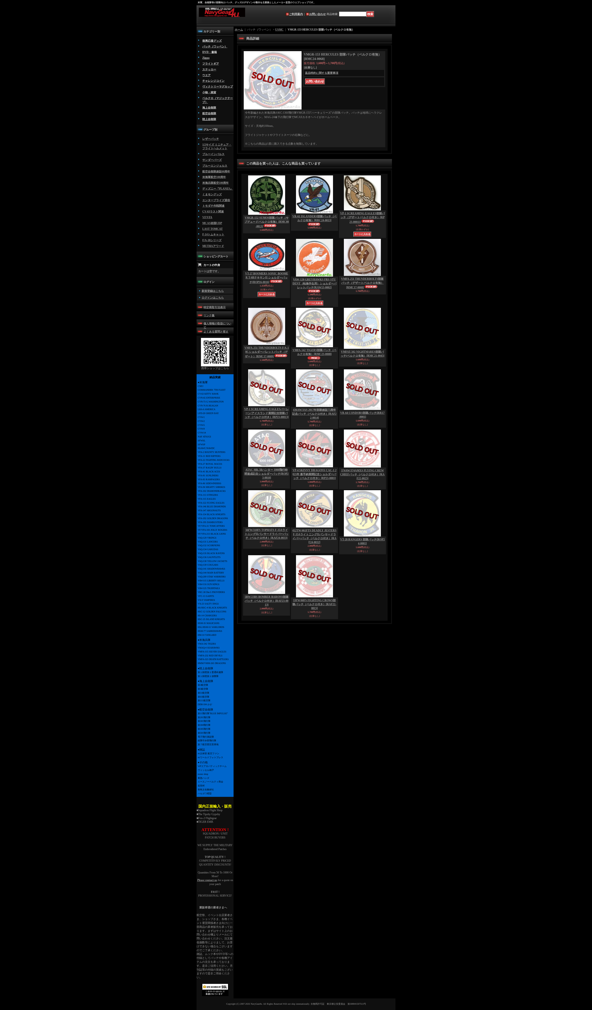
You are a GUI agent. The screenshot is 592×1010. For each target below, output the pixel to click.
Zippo (206, 57)
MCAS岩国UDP (212, 223)
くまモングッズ (212, 194)
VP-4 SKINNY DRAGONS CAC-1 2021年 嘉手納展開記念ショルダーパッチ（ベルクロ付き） (314, 474)
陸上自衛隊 (209, 119)
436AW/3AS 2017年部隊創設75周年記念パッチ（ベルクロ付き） (314, 413)
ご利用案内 (296, 14)
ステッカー (209, 69)
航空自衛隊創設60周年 (216, 171)
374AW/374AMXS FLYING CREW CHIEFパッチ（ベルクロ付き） (362, 474)
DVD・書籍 (209, 52)
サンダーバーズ (212, 160)
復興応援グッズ (212, 40)
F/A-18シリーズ (212, 240)
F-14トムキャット (213, 234)
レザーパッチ (210, 138)
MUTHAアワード (213, 246)
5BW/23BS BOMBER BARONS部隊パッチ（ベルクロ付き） (267, 600)
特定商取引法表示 (215, 307)
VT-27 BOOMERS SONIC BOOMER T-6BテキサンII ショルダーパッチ (266, 278)
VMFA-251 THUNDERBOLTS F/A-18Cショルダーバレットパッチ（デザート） (266, 352)
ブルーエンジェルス (214, 165)
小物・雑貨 (209, 92)
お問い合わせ (317, 14)
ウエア (206, 75)
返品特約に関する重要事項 (321, 73)
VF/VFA (207, 217)
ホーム (239, 29)
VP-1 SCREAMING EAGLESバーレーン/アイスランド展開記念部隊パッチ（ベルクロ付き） (266, 413)
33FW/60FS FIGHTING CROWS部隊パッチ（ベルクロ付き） (314, 604)
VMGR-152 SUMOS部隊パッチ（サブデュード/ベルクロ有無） (266, 222)
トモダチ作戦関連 (213, 205)
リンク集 (209, 315)
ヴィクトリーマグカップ (217, 86)
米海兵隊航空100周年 (215, 182)
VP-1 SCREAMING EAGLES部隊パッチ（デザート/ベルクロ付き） (362, 218)
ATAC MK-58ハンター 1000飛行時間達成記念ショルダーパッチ (266, 473)
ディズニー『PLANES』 (217, 188)
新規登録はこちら (213, 291)
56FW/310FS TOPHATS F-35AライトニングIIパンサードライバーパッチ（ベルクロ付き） (267, 533)
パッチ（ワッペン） (214, 46)
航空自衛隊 (209, 113)
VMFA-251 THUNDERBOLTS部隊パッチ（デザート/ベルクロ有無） (362, 283)
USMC (279, 29)
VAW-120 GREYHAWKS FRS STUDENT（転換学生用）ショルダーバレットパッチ (314, 283)
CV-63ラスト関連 (213, 211)
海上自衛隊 (209, 107)
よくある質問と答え (216, 331)
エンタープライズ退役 (216, 200)
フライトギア (210, 63)
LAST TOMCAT (212, 229)
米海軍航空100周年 (214, 177)
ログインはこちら (213, 297)
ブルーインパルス (213, 154)
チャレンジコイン (213, 80)
